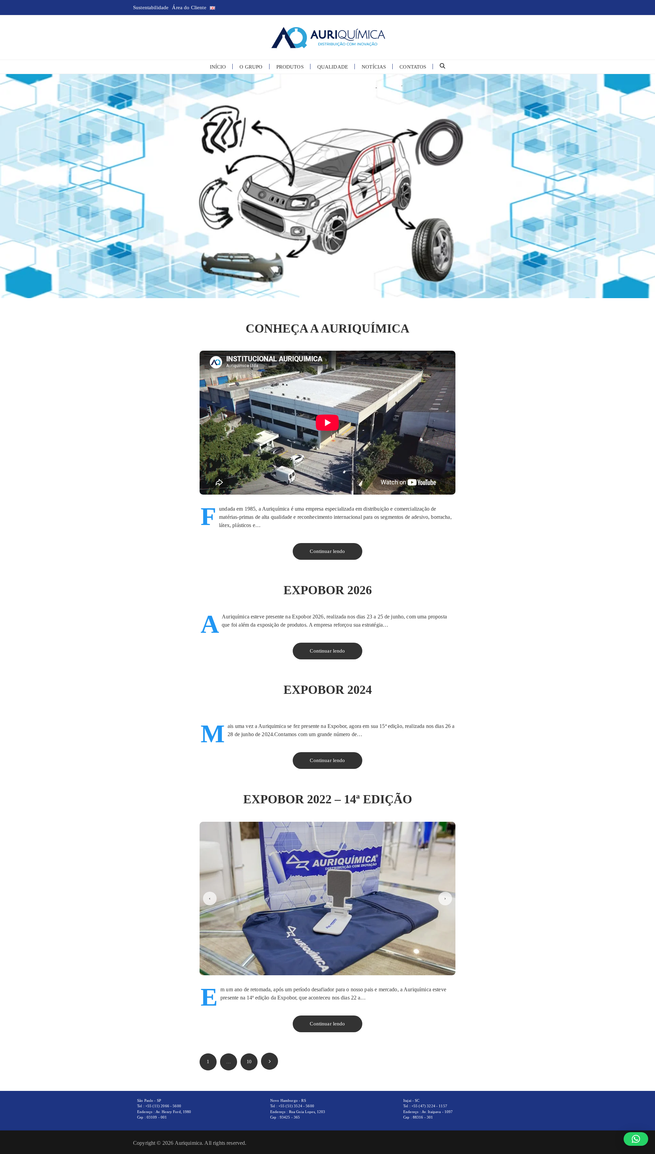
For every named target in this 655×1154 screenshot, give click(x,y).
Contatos (412, 67)
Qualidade (332, 67)
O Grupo (250, 67)
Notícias (374, 67)
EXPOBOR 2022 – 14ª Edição (327, 799)
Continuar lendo (327, 551)
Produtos (290, 67)
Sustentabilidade (151, 7)
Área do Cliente (189, 7)
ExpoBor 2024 (327, 690)
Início (218, 67)
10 (249, 1061)
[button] (636, 1139)
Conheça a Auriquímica (327, 328)
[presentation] (210, 898)
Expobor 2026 (327, 590)
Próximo (269, 1061)
